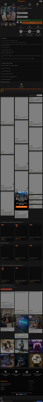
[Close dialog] (27, 193)
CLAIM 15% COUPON (21, 206)
